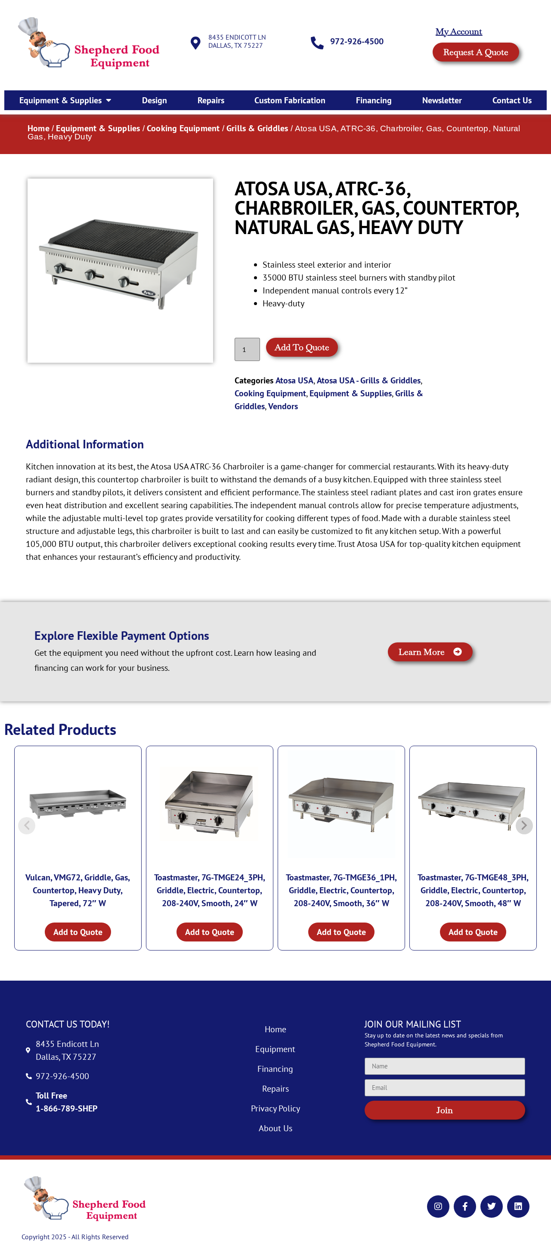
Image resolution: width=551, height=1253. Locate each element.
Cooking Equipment (183, 128)
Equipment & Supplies (60, 100)
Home (39, 128)
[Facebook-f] (465, 1206)
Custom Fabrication (289, 100)
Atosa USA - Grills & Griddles (369, 380)
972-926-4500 (357, 41)
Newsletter (442, 100)
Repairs (211, 100)
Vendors (283, 406)
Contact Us (512, 100)
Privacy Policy (275, 1108)
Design (154, 100)
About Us (275, 1128)
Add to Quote (302, 347)
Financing (374, 100)
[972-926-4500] (317, 43)
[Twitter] (491, 1206)
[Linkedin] (518, 1206)
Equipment (275, 1049)
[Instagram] (438, 1206)
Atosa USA (294, 380)
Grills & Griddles (257, 128)
